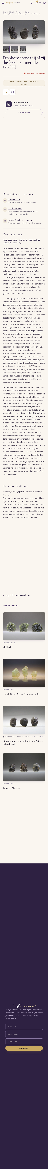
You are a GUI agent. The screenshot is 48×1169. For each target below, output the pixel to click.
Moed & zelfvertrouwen (20, 219)
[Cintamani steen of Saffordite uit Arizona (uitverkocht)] (24, 720)
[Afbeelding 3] (22, 49)
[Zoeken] (31, 2)
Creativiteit (14, 199)
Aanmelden (24, 1048)
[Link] (40, 3)
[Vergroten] (41, 40)
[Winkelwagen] (44, 3)
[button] (2, 3)
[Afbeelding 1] (6, 49)
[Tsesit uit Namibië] (24, 767)
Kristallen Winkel (14, 12)
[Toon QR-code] (12, 92)
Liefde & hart (15, 208)
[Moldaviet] (24, 626)
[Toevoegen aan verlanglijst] (6, 92)
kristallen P (26, 12)
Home (5, 12)
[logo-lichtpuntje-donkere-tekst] (13, 3)
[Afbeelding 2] (14, 49)
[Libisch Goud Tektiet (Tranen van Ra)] (24, 673)
